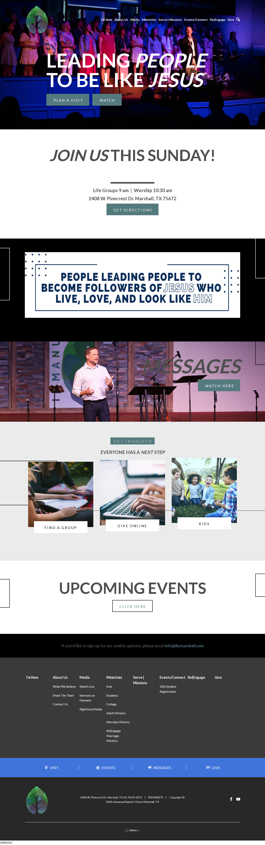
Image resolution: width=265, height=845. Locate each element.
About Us (121, 19)
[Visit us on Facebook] (231, 799)
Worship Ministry (118, 722)
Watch (107, 100)
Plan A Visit (68, 100)
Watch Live (87, 686)
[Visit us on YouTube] (238, 799)
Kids (109, 686)
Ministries (149, 19)
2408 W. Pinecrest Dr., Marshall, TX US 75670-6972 (111, 797)
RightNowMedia (91, 709)
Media (134, 19)
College (111, 704)
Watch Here (219, 386)
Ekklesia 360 (132, 830)
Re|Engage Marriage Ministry (113, 735)
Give (230, 19)
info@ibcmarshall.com (184, 645)
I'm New (106, 19)
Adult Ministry (116, 713)
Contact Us (60, 704)
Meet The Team (63, 695)
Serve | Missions (170, 19)
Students (112, 695)
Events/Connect (196, 19)
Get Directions (132, 210)
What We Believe (64, 686)
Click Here (132, 606)
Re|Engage (217, 19)
